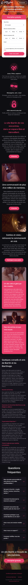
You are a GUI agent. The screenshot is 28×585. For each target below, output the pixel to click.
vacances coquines (20, 417)
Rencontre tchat (17, 306)
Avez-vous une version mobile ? (13, 523)
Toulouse (17, 347)
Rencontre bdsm (8, 306)
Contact (20, 577)
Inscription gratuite (14, 561)
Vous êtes (6, 22)
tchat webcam (16, 458)
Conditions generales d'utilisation (14, 573)
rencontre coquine (18, 372)
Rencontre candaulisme (14, 304)
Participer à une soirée (14, 260)
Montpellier (16, 349)
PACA (16, 342)
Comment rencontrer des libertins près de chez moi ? (12, 508)
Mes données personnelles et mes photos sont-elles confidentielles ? (12, 481)
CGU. (5, 50)
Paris (10, 347)
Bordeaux (6, 349)
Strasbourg (7, 351)
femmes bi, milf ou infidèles (8, 401)
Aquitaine (11, 344)
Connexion (22, 2)
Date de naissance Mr (9, 35)
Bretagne (17, 344)
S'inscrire (14, 156)
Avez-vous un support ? (11, 530)
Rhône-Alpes (11, 342)
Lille (21, 347)
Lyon (13, 347)
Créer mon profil (14, 53)
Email (5, 42)
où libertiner (15, 440)
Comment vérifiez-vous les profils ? (12, 537)
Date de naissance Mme (9, 28)
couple (10, 383)
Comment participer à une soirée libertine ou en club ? (12, 515)
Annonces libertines (11, 577)
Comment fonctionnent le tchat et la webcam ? (11, 500)
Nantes (11, 349)
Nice (11, 351)
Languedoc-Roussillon (13, 346)
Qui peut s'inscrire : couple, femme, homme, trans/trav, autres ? (12, 491)
